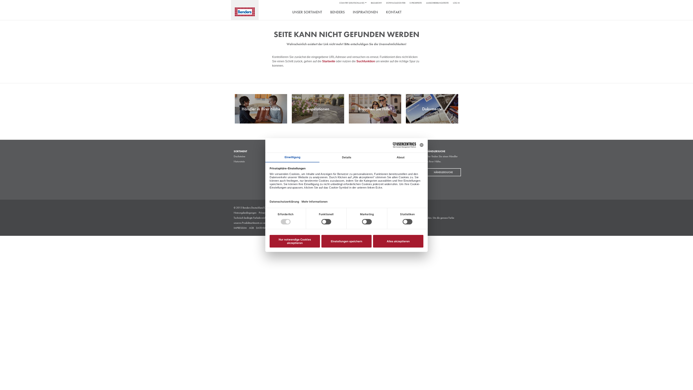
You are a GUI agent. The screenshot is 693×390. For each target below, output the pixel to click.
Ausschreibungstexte (437, 2)
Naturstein (239, 161)
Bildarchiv (376, 2)
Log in (456, 2)
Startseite (329, 61)
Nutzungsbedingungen (245, 212)
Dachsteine (239, 156)
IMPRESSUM (240, 227)
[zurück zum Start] (245, 11)
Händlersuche (443, 172)
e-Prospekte (416, 2)
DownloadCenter (395, 2)
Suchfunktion (366, 61)
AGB (251, 227)
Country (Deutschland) (351, 2)
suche (456, 12)
